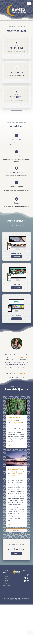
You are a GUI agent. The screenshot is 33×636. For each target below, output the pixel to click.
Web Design (15, 426)
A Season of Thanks (16, 459)
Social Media (6, 586)
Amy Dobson (12, 423)
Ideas (9, 478)
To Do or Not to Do (16, 408)
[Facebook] (25, 577)
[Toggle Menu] (28, 3)
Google (6, 582)
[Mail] (28, 584)
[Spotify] (25, 584)
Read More (10, 448)
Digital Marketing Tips (16, 424)
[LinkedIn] (28, 580)
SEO (6, 584)
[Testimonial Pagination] (9, 379)
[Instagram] (28, 577)
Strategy (10, 426)
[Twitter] (25, 580)
